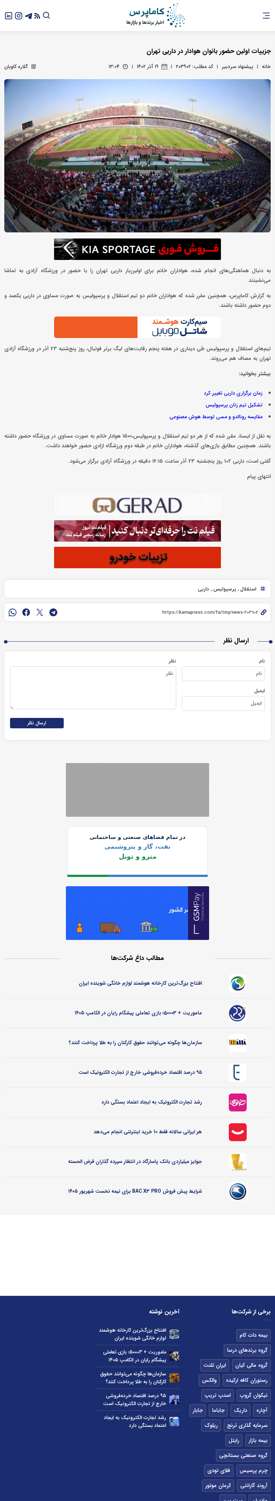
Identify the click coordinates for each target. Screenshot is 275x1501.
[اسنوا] (238, 984)
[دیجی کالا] (238, 1132)
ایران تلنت (214, 1365)
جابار (198, 1410)
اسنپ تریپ (217, 1395)
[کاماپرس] (155, 15)
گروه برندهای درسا (247, 1350)
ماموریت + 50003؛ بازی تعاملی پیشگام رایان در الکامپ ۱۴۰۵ (138, 1013)
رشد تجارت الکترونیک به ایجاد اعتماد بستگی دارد (151, 1102)
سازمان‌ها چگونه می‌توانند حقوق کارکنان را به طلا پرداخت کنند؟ (135, 1043)
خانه (266, 67)
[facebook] (26, 612)
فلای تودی (218, 1470)
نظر (172, 661)
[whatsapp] (12, 612)
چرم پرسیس (253, 1470)
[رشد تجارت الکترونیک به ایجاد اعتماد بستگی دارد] (174, 1421)
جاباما (218, 1410)
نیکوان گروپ (253, 1395)
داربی (203, 589)
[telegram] (53, 612)
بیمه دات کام (253, 1335)
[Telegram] (28, 15)
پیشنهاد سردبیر (237, 67)
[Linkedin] (8, 15)
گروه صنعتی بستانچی (243, 1455)
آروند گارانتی (253, 1485)
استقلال (247, 589)
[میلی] (238, 1043)
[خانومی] (238, 1102)
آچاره (261, 1410)
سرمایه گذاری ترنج (247, 1425)
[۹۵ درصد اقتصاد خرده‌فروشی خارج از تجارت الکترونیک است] (174, 1400)
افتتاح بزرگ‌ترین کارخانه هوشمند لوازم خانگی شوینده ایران (140, 983)
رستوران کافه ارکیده (246, 1380)
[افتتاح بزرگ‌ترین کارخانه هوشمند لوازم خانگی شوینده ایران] (174, 1334)
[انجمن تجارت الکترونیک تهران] (238, 1073)
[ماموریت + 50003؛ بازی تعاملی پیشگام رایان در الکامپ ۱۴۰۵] (174, 1356)
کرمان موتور (218, 1485)
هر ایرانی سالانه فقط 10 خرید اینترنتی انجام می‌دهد (147, 1132)
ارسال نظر (37, 723)
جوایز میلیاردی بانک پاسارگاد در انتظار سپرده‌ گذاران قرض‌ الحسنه (135, 1161)
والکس (209, 1380)
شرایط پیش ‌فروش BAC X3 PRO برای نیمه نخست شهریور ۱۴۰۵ (135, 1191)
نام (262, 661)
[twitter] (40, 612)
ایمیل (259, 691)
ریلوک (211, 1425)
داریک (240, 1410)
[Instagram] (18, 15)
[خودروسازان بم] (238, 1192)
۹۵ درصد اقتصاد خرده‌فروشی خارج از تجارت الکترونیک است (140, 1072)
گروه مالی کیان (251, 1365)
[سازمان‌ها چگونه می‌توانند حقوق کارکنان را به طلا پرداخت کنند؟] (174, 1378)
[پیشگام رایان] (238, 1013)
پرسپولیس (224, 589)
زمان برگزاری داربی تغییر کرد (233, 393)
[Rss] (37, 15)
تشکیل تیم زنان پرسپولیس (234, 405)
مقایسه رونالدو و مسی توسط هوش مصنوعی (215, 417)
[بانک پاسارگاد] (238, 1162)
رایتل (233, 1440)
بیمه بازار (258, 1440)
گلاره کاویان (16, 67)
